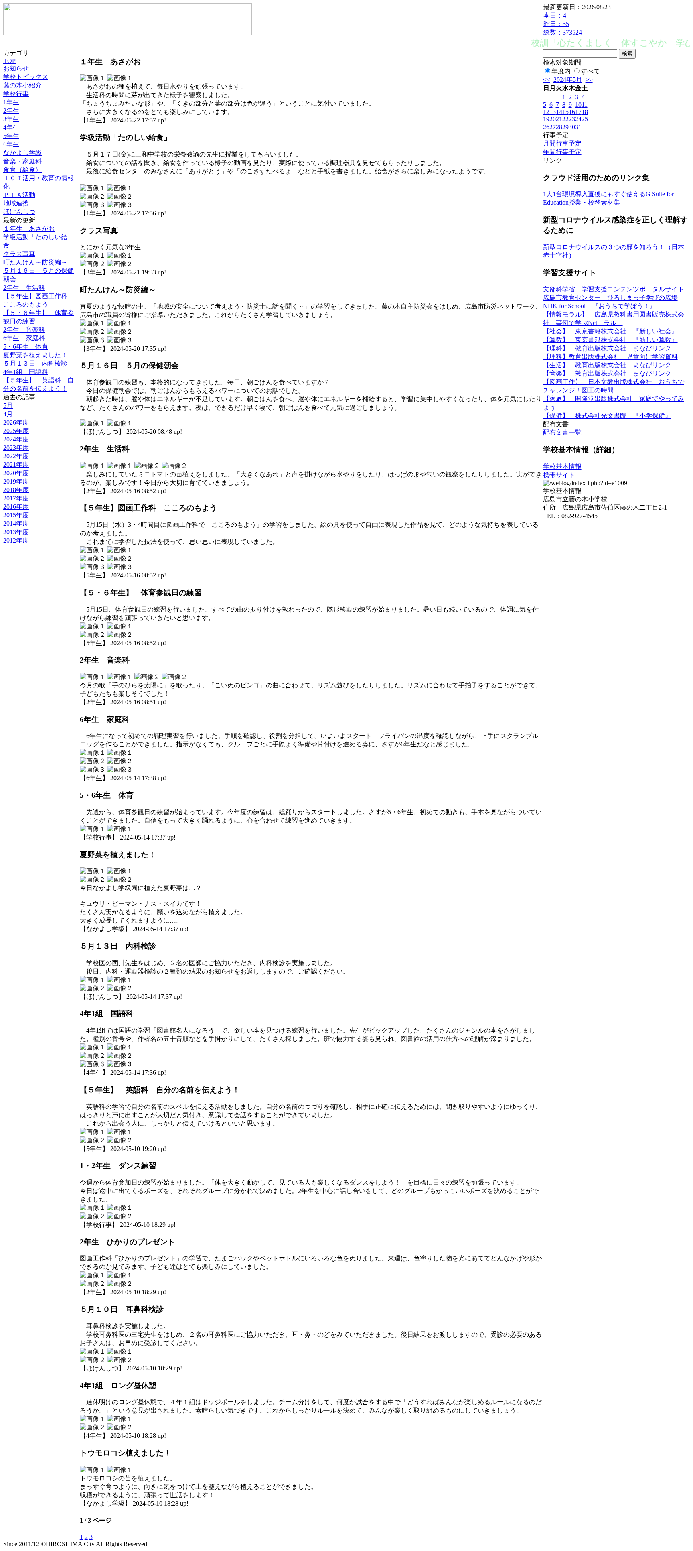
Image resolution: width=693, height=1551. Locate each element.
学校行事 (16, 93)
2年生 (11, 110)
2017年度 (16, 498)
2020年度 (16, 473)
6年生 (11, 144)
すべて (590, 71)
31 (578, 127)
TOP (9, 60)
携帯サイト (559, 475)
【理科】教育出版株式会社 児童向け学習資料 (610, 356)
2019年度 (16, 481)
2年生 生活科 (24, 287)
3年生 (11, 119)
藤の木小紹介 (22, 85)
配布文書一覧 (562, 432)
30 (572, 127)
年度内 (561, 71)
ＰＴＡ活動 (19, 194)
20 (552, 119)
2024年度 (16, 439)
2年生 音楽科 (24, 329)
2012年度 (16, 540)
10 (578, 104)
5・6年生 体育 (25, 346)
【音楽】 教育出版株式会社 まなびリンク (607, 373)
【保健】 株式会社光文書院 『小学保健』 (607, 415)
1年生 (11, 102)
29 (565, 127)
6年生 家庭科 (24, 338)
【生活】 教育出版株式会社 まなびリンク (607, 365)
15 (565, 111)
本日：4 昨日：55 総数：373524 (562, 24)
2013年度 (16, 532)
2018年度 (16, 489)
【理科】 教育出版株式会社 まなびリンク (607, 348)
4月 (8, 414)
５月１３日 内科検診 (35, 363)
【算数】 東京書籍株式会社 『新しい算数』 (610, 339)
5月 (8, 405)
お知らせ (16, 68)
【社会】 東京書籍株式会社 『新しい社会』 (610, 331)
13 (552, 111)
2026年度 (16, 422)
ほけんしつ (19, 211)
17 (578, 111)
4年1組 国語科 (25, 371)
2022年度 (16, 456)
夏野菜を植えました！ (35, 355)
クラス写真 (19, 253)
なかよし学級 (22, 152)
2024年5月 (567, 79)
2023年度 (16, 447)
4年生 (11, 127)
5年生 (11, 135)
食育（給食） (22, 169)
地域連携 (16, 203)
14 (559, 111)
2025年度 (16, 430)
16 (572, 111)
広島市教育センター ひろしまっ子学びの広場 (610, 297)
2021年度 (16, 464)
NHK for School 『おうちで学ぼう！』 (599, 306)
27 (552, 127)
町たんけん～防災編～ (35, 262)
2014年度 (16, 523)
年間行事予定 (562, 151)
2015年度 (16, 515)
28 (559, 127)
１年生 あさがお (29, 228)
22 (565, 119)
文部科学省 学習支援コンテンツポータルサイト (613, 289)
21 (559, 119)
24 (578, 119)
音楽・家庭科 (22, 161)
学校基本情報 (562, 466)
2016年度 (16, 506)
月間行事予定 (562, 143)
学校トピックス (25, 76)
